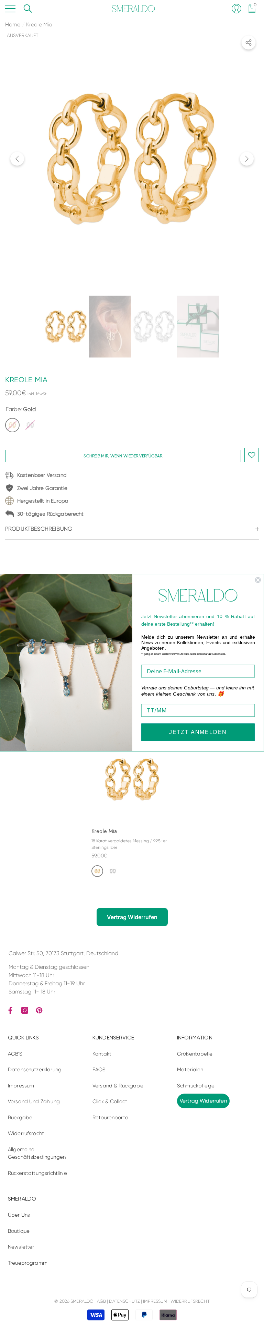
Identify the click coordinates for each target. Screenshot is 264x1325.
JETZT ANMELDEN (198, 732)
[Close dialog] (257, 579)
